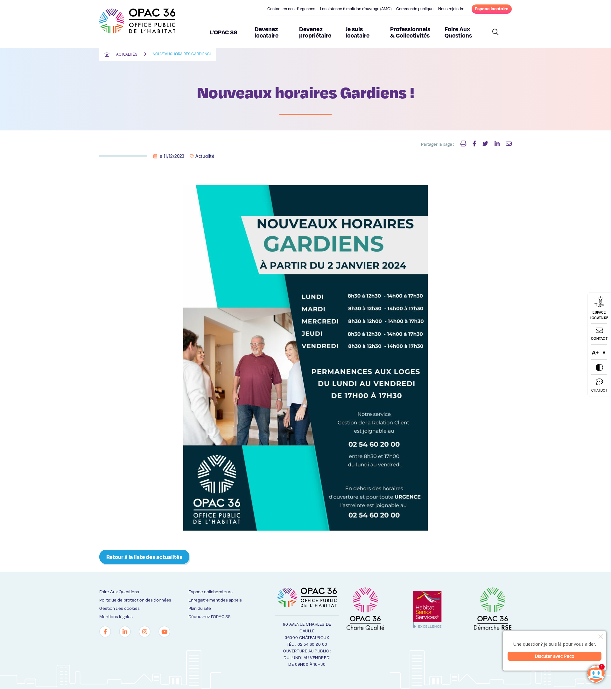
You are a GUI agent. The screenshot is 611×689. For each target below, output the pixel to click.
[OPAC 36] (137, 23)
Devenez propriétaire (315, 32)
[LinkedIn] (125, 631)
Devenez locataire (266, 32)
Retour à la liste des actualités (144, 556)
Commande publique (414, 8)
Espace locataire (492, 8)
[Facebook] (105, 631)
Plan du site (199, 608)
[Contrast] (599, 367)
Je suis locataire (357, 32)
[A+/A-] (599, 352)
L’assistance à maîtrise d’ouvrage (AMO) (355, 8)
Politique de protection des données (135, 599)
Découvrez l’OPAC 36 (209, 616)
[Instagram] (145, 631)
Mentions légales (116, 616)
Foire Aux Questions (458, 32)
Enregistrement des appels (215, 599)
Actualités (126, 54)
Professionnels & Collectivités (410, 32)
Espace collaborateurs (210, 591)
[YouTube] (164, 631)
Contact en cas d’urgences (291, 8)
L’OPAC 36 (223, 32)
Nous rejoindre (451, 8)
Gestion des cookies (119, 608)
